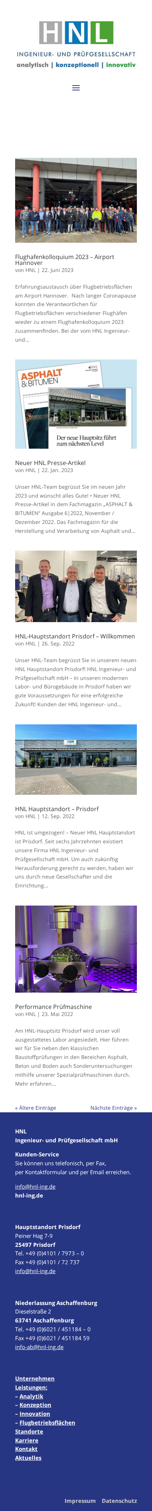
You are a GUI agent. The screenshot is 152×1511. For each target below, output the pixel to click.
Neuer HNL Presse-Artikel (50, 463)
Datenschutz (119, 1500)
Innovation (35, 1413)
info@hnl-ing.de (35, 1186)
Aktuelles (28, 1457)
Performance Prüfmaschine (53, 1007)
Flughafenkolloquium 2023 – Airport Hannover (64, 260)
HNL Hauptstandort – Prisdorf (57, 809)
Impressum (80, 1500)
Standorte (29, 1431)
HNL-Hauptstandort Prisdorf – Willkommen (75, 636)
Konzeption (35, 1404)
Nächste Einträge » (113, 1107)
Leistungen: (31, 1387)
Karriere (26, 1440)
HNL (30, 269)
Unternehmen (35, 1378)
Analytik (31, 1396)
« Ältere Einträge (35, 1107)
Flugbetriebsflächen (47, 1422)
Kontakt (26, 1448)
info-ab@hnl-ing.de (39, 1347)
